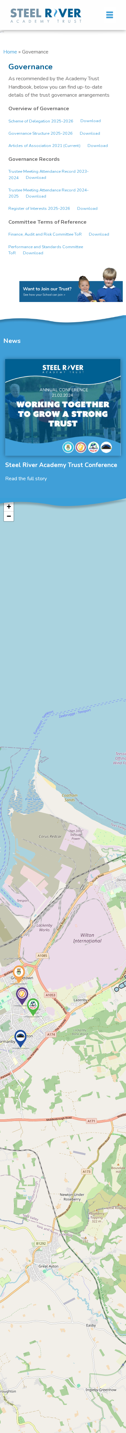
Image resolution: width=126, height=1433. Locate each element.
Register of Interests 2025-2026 (39, 208)
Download (90, 121)
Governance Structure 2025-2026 (40, 133)
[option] (63, 421)
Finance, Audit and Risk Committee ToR (45, 234)
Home (10, 51)
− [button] (9, 516)
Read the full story (26, 478)
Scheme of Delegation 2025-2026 (40, 121)
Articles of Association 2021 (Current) (44, 146)
